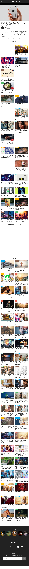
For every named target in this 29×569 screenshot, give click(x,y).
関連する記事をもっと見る (14, 224)
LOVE (16, 286)
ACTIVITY (16, 45)
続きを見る (14, 41)
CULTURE (2, 57)
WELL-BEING (17, 108)
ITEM (16, 121)
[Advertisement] (14, 243)
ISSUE (16, 211)
